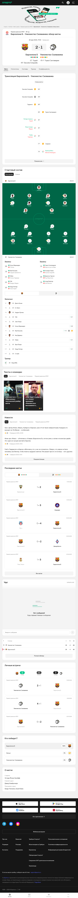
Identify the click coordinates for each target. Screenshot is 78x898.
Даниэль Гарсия (49, 276)
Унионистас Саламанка (51, 54)
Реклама (18, 844)
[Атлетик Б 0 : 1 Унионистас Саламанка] (45, 57)
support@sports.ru (36, 872)
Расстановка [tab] (9, 174)
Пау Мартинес (49, 278)
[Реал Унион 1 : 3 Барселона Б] (31, 57)
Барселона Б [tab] (13, 422)
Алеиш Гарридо (14, 278)
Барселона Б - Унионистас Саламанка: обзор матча (46, 26)
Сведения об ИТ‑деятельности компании (41, 860)
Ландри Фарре (14, 283)
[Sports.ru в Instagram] (18, 824)
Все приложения (38, 816)
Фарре (31, 129)
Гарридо (30, 137)
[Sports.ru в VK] (11, 824)
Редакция (5, 844)
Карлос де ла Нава (50, 267)
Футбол (10, 26)
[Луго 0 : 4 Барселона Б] (34, 57)
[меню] (73, 3)
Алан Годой (13, 288)
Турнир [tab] (33, 69)
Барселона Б (32, 54)
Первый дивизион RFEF (27, 26)
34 (7, 444)
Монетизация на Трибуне (36, 844)
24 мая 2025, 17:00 (35, 40)
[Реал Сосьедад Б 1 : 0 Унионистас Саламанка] (42, 57)
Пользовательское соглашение (57, 839)
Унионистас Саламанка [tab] (26, 422)
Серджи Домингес (15, 272)
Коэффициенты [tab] (44, 69)
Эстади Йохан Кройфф (12, 778)
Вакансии (18, 839)
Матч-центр (16, 26)
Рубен (31, 135)
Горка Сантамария (52, 60)
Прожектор (32, 850)
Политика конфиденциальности (58, 844)
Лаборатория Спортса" (36, 855)
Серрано (47, 144)
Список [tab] (17, 174)
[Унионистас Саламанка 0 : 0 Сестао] (43, 57)
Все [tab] (6, 422)
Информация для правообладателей (59, 850)
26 (7, 433)
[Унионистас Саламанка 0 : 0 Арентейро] (40, 57)
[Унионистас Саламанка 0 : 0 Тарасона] (46, 57)
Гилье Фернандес (15, 265)
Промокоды (32, 866)
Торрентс (30, 104)
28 (7, 454)
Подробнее (37, 882)
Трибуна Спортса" (34, 839)
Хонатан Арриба (49, 272)
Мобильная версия (39, 832)
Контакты (5, 850)
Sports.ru (6, 878)
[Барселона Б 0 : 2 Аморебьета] (32, 57)
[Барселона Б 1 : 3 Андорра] (35, 57)
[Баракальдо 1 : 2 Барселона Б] (37, 57)
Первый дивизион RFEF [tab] (42, 422)
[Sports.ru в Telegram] (4, 824)
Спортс (5, 26)
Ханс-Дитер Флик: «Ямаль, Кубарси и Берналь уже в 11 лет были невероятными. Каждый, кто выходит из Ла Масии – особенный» (36, 429)
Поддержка (19, 850)
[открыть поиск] (62, 2)
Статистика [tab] (15, 69)
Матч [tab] (6, 69)
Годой (35, 60)
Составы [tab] (25, 69)
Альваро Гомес (49, 271)
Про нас (4, 839)
